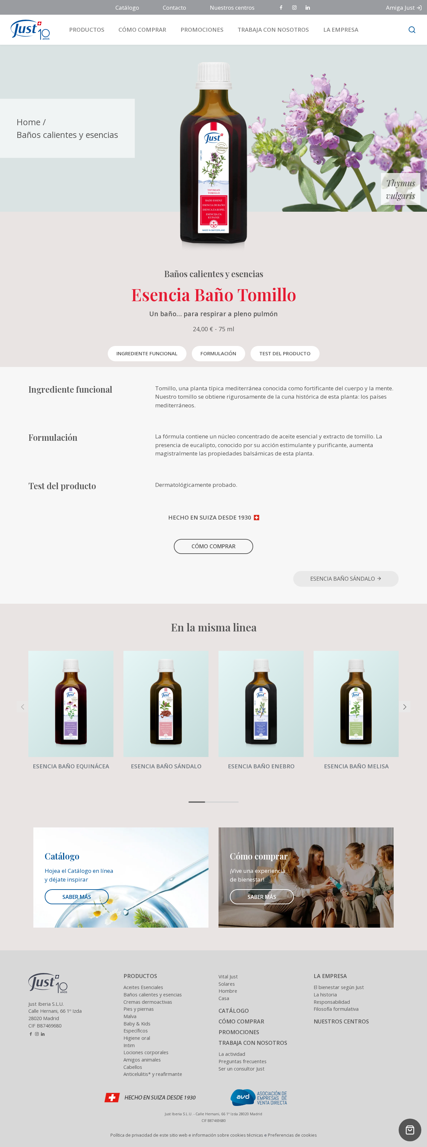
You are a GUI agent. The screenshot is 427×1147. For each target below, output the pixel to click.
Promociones (202, 29)
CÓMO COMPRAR (213, 546)
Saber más (76, 897)
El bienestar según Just (339, 987)
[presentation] (22, 706)
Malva (129, 1016)
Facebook (281, 8)
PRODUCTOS (140, 976)
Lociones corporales (145, 1052)
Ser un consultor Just (242, 1069)
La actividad (232, 1054)
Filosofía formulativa (336, 1009)
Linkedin (308, 8)
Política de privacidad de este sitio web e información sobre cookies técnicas (186, 1135)
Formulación (218, 353)
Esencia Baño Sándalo (343, 578)
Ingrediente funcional (146, 353)
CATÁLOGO (234, 1010)
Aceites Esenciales (143, 987)
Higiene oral (136, 1038)
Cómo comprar (142, 29)
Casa (224, 998)
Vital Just (228, 976)
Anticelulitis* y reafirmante (152, 1074)
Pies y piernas (138, 1009)
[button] (196, 802)
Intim (129, 1045)
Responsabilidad (332, 1002)
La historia (325, 994)
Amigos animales (142, 1060)
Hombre (228, 991)
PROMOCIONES (239, 1032)
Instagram (295, 8)
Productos (86, 29)
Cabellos (132, 1067)
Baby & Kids (136, 1023)
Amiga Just (400, 7)
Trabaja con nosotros (273, 29)
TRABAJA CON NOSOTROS (253, 1042)
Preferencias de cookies (292, 1135)
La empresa (340, 29)
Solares (227, 984)
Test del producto (285, 353)
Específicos (135, 1030)
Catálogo (127, 7)
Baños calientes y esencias (67, 134)
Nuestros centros (232, 7)
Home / (31, 122)
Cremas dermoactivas (147, 1002)
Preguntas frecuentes (243, 1061)
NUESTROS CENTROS (341, 1021)
